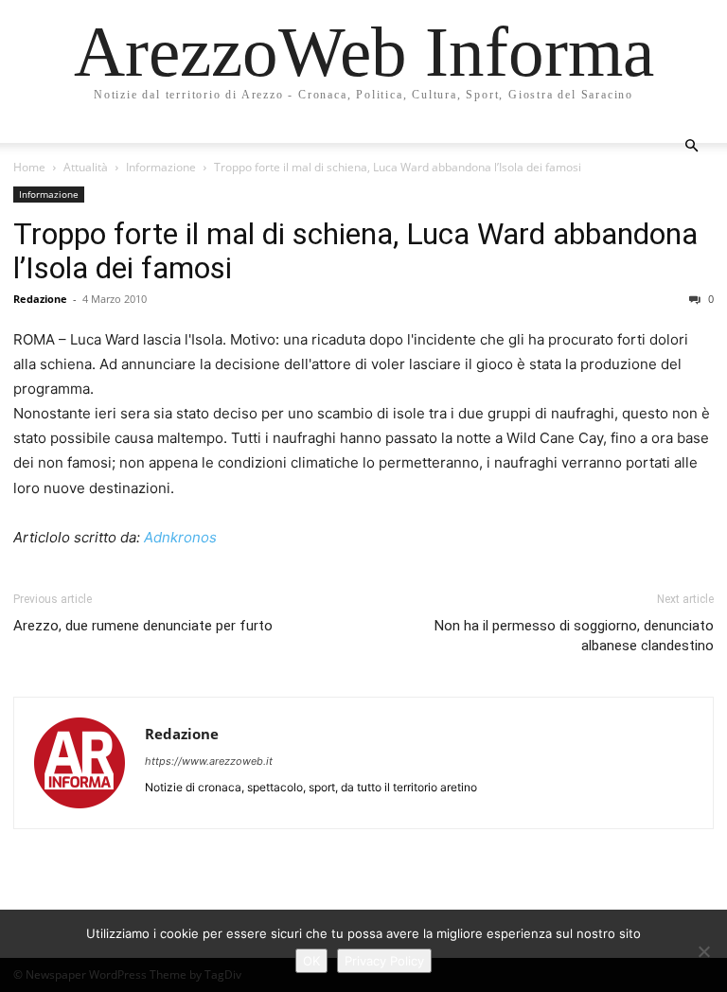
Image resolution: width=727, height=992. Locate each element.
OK (311, 960)
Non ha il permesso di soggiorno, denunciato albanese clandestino (574, 635)
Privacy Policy (384, 960)
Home (29, 167)
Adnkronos (180, 537)
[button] (691, 146)
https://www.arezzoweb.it (209, 761)
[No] (703, 951)
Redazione (40, 299)
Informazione (161, 167)
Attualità (85, 167)
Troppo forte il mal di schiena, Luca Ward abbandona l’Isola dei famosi (355, 251)
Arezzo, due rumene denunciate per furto (143, 625)
